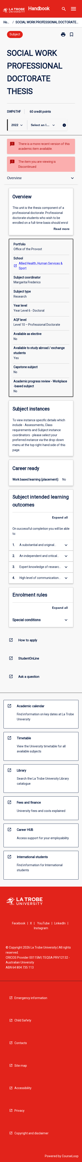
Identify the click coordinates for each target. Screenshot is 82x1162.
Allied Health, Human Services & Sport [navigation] (41, 266)
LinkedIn (60, 923)
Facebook (18, 923)
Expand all (60, 517)
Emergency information (30, 998)
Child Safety (22, 1020)
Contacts (20, 1043)
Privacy (19, 1110)
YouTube (43, 923)
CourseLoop (70, 1156)
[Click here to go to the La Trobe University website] (14, 11)
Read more (62, 229)
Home (7, 22)
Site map (20, 1065)
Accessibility (22, 1088)
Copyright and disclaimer (31, 1133)
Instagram (41, 928)
